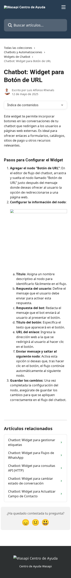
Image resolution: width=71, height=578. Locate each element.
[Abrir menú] (63, 7)
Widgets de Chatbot (17, 57)
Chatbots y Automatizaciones (23, 52)
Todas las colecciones (18, 48)
